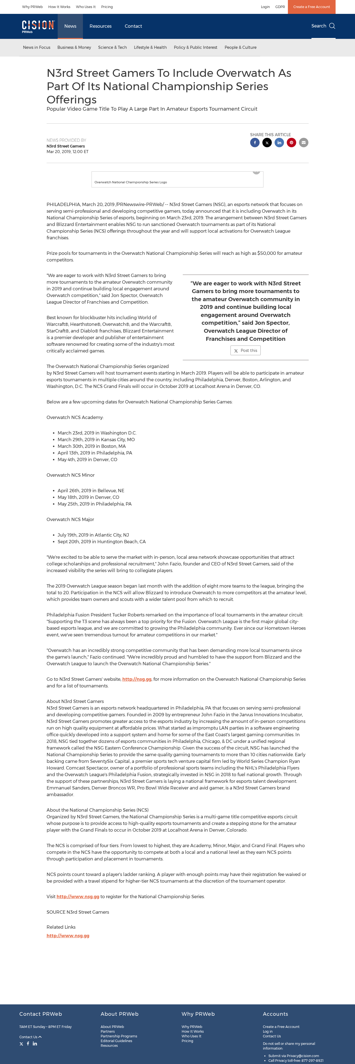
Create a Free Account (311, 7)
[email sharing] (303, 143)
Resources (100, 26)
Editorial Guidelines (116, 1041)
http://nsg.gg (136, 684)
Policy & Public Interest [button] (195, 47)
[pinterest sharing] (291, 143)
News (70, 26)
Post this (249, 356)
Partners (108, 1031)
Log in (268, 1031)
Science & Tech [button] (112, 47)
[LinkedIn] (35, 1043)
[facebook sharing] (255, 143)
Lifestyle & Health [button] (150, 47)
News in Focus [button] (36, 47)
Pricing (107, 7)
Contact (133, 26)
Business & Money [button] (74, 47)
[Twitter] (22, 1043)
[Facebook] (28, 1043)
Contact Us (28, 1037)
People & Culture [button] (241, 47)
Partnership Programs (119, 1036)
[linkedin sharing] (279, 143)
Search (318, 26)
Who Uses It (86, 7)
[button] (177, 174)
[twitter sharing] (267, 143)
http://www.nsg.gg (78, 902)
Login (265, 7)
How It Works (59, 7)
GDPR (280, 7)
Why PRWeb (32, 7)
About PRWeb (112, 1027)
